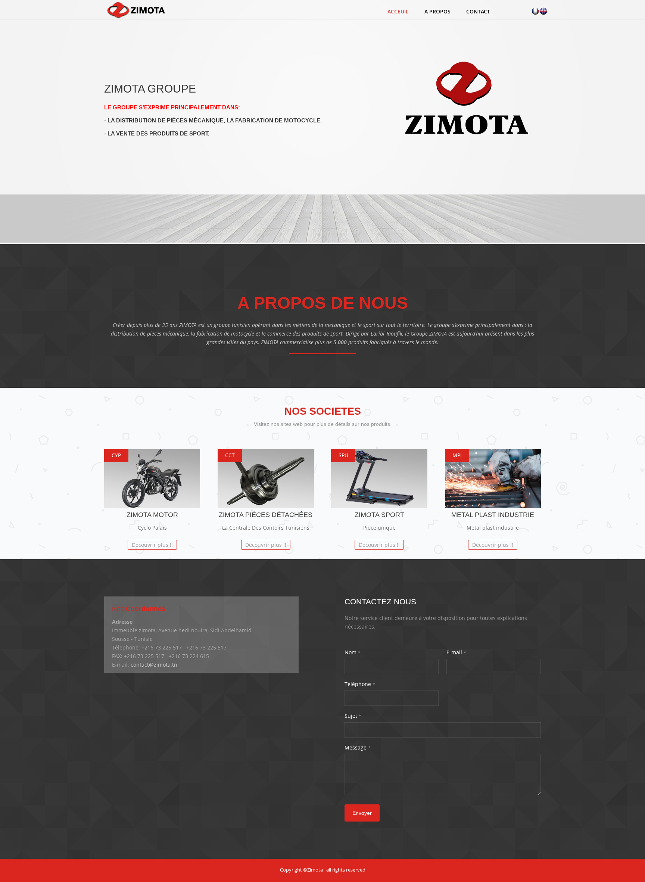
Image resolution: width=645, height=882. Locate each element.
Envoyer (362, 813)
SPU (343, 455)
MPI (457, 455)
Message (358, 747)
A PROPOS (437, 11)
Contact (478, 11)
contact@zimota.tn (154, 664)
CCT (230, 455)
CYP (116, 455)
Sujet (353, 715)
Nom (353, 652)
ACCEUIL (398, 11)
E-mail (456, 652)
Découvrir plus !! (152, 544)
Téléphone (360, 684)
